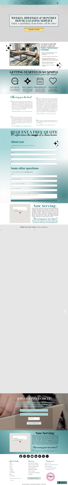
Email (12, 157)
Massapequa (49, 440)
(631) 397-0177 (49, 463)
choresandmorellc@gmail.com (52, 464)
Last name (13, 152)
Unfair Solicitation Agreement (35, 484)
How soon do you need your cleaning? (18, 183)
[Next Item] (65, 311)
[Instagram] (24, 456)
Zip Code (12, 174)
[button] (57, 3)
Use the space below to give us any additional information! (21, 192)
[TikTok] (28, 456)
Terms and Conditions (25, 484)
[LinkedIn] (35, 456)
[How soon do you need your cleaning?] (11, 185)
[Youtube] (32, 456)
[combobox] (34, 190)
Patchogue (56, 442)
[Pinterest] (39, 456)
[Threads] (43, 456)
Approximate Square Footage (16, 178)
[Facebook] (20, 456)
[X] (47, 456)
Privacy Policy (43, 484)
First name (13, 147)
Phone (12, 161)
